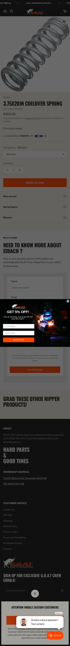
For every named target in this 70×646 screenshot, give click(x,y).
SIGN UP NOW (18, 340)
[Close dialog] (68, 301)
